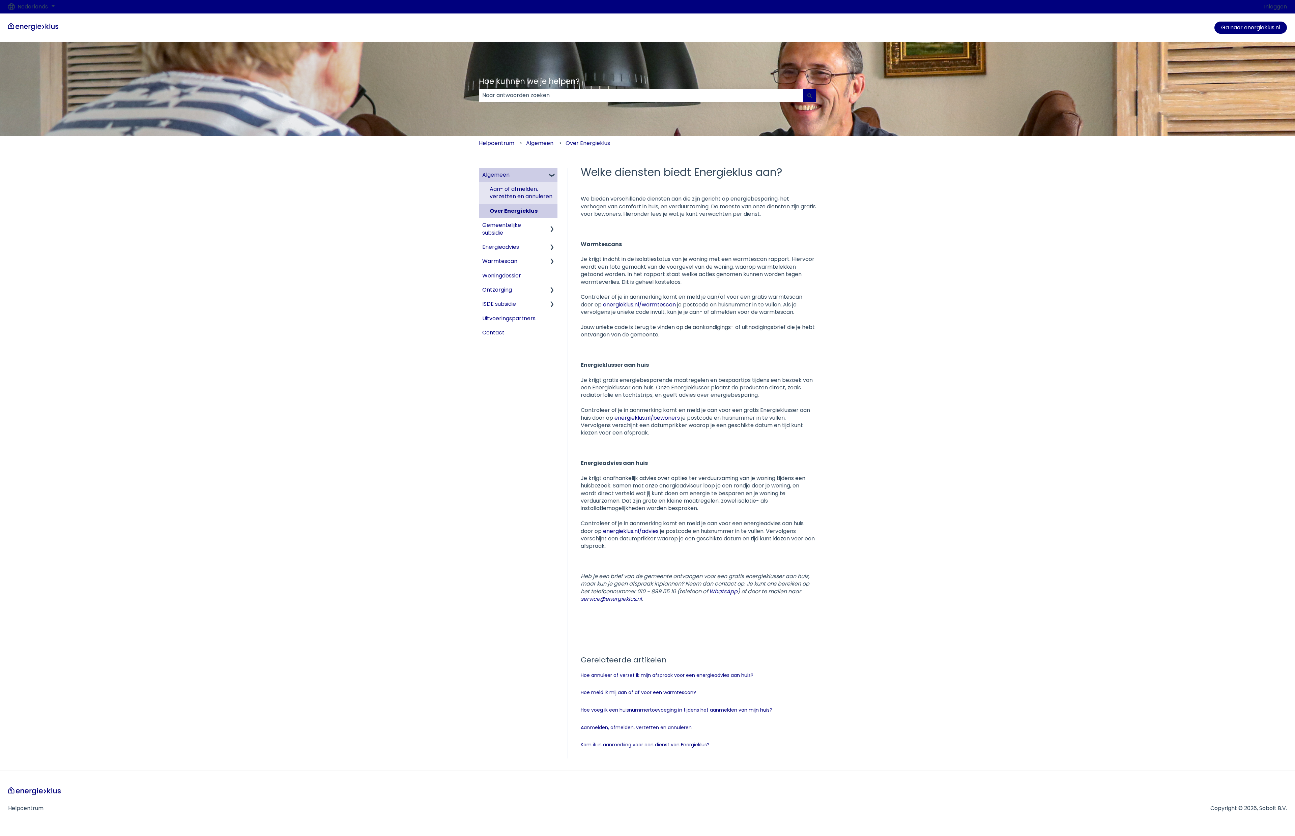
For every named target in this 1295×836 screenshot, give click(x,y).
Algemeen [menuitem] (496, 175)
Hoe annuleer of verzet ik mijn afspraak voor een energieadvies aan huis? (667, 675)
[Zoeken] (809, 95)
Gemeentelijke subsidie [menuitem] (501, 228)
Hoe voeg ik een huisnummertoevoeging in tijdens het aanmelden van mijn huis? (676, 710)
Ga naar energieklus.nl (1250, 27)
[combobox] (641, 95)
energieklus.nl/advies (631, 531)
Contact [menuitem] (493, 332)
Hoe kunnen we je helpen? (529, 81)
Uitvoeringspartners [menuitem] (509, 318)
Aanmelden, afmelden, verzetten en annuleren (636, 727)
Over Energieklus (588, 143)
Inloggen (1275, 6)
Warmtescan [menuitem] (499, 261)
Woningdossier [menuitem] (501, 275)
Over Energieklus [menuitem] (514, 211)
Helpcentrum (496, 143)
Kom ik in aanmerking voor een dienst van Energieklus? (645, 744)
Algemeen (539, 143)
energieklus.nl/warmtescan (639, 304)
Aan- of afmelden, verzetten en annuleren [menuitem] (521, 192)
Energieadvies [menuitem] (500, 247)
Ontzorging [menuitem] (497, 290)
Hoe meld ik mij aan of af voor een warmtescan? (638, 692)
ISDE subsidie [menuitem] (499, 304)
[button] (552, 175)
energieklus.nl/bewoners (647, 418)
